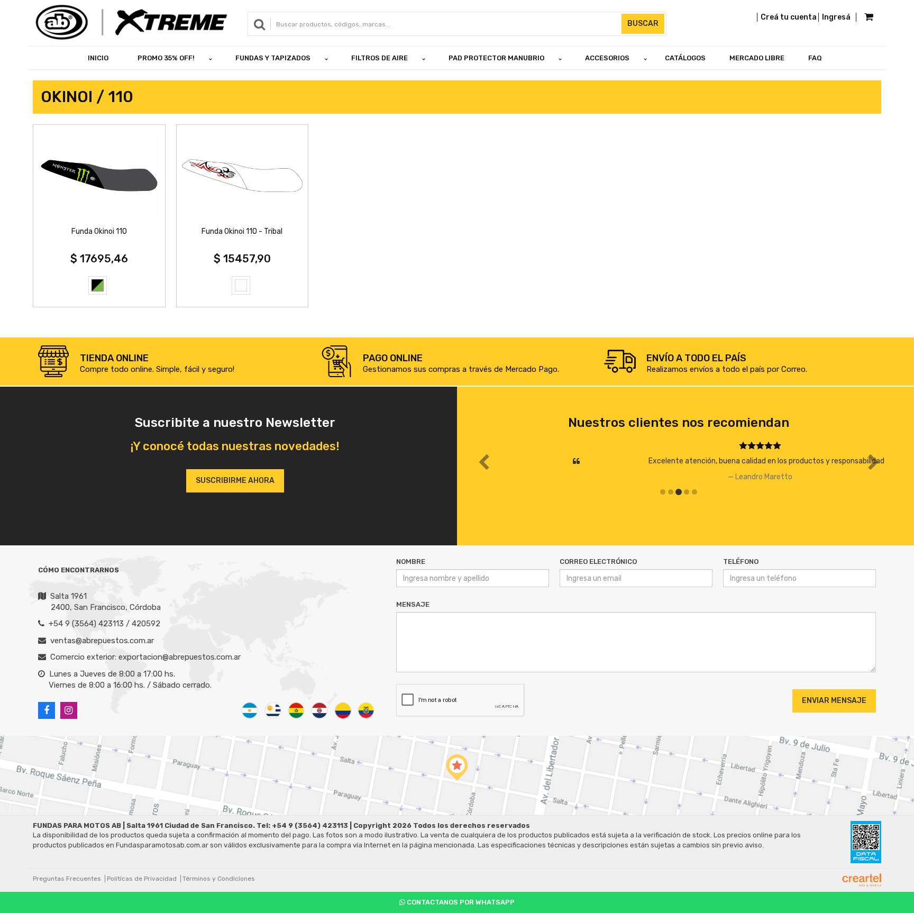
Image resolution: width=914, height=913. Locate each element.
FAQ (815, 58)
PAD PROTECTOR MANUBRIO (496, 58)
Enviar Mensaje (834, 700)
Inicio (98, 58)
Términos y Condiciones (218, 878)
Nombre (410, 561)
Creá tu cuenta (789, 17)
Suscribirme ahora (235, 480)
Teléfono (740, 561)
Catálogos (685, 58)
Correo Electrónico (598, 561)
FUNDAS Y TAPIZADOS (272, 58)
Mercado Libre (756, 58)
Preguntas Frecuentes (67, 878)
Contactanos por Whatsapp (460, 902)
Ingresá (836, 17)
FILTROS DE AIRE (379, 58)
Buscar (643, 23)
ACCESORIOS (607, 58)
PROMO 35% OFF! (166, 58)
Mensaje (412, 604)
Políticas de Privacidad (142, 878)
